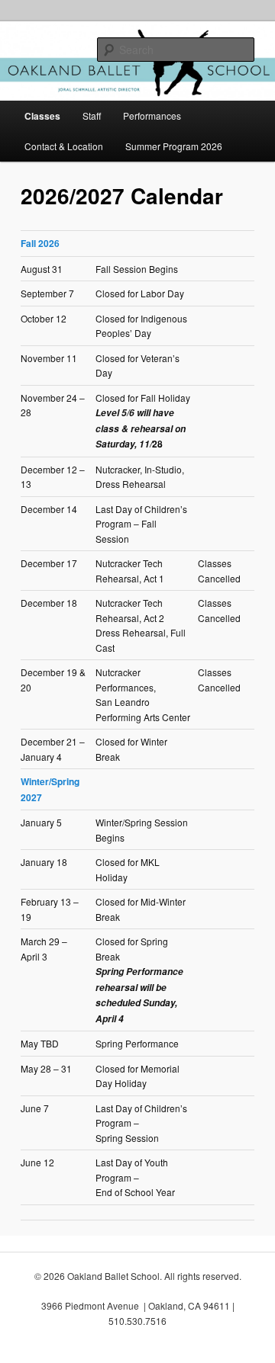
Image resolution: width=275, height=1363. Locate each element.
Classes (42, 116)
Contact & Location (63, 146)
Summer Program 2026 (173, 146)
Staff (91, 115)
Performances (152, 115)
